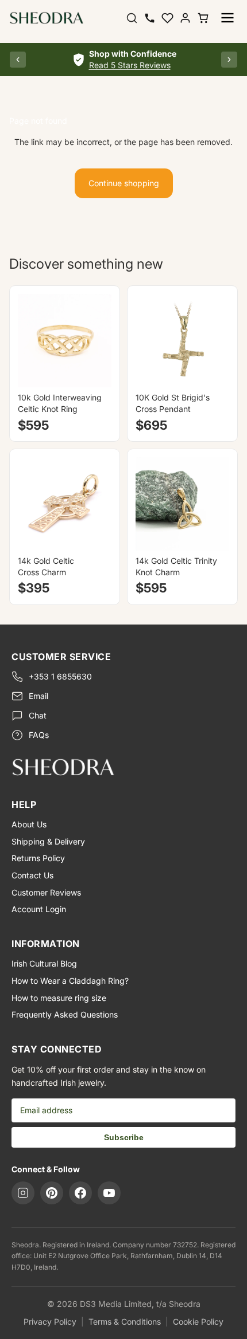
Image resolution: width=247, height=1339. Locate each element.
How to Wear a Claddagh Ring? (70, 980)
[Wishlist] (167, 18)
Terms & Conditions (124, 1321)
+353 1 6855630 (60, 676)
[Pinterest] (51, 1192)
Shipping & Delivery (48, 841)
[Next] (229, 60)
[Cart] (203, 18)
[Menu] (227, 17)
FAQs (39, 735)
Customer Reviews (46, 892)
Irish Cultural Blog (44, 963)
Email (38, 696)
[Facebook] (80, 1192)
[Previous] (18, 60)
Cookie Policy (198, 1321)
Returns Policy (38, 858)
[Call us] (149, 18)
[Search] (132, 18)
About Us (29, 824)
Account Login (38, 909)
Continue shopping (123, 183)
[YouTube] (109, 1192)
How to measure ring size (58, 998)
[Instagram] (22, 1192)
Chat (38, 715)
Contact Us (32, 875)
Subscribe (124, 1137)
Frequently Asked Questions (64, 1014)
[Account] (185, 18)
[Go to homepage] (123, 766)
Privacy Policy (50, 1321)
